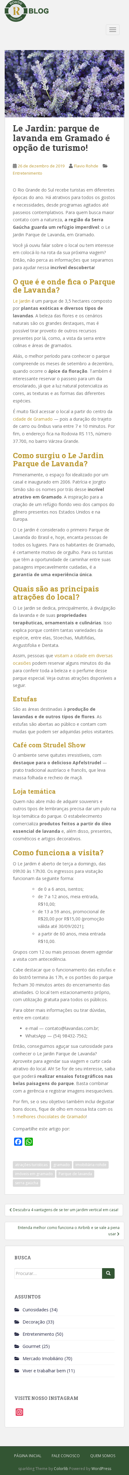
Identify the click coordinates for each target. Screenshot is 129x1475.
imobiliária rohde (90, 1164)
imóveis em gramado (34, 1173)
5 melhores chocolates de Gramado (49, 1116)
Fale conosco (66, 1455)
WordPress (101, 1468)
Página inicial (27, 1455)
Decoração (34, 1322)
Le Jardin (21, 301)
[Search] (108, 1273)
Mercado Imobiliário (43, 1358)
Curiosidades (36, 1310)
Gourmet (32, 1346)
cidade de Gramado (33, 419)
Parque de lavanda (75, 1173)
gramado (61, 1164)
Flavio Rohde (86, 166)
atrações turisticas (31, 1164)
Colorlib (61, 1468)
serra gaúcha (26, 1183)
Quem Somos (102, 1455)
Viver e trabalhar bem (44, 1371)
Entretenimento (27, 173)
